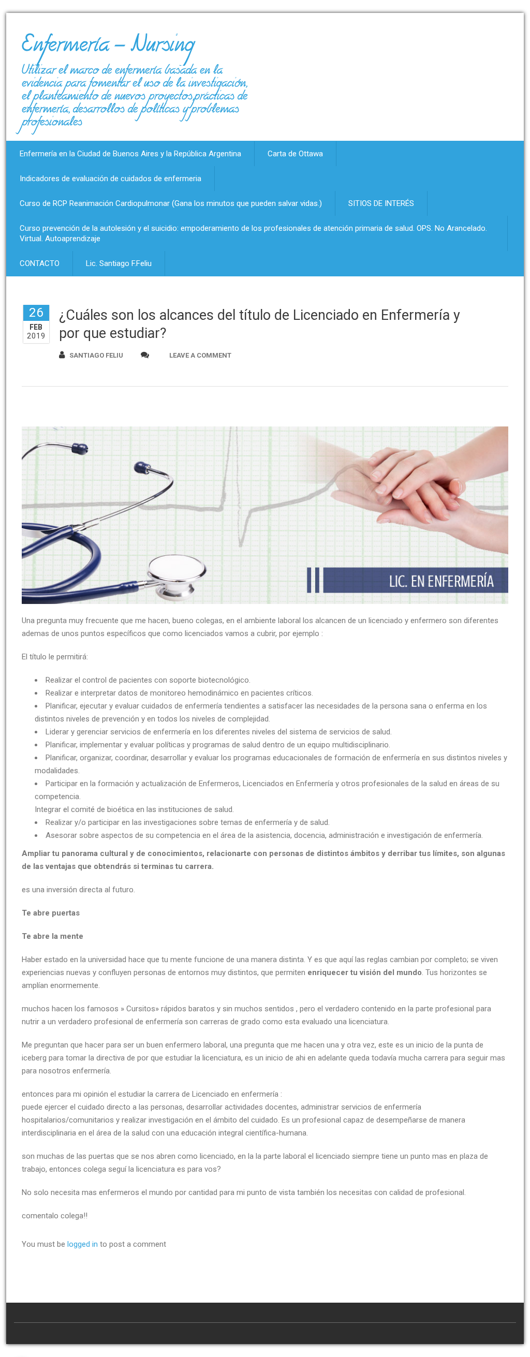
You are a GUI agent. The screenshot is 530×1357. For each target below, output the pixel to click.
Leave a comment (200, 355)
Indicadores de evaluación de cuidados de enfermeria (110, 178)
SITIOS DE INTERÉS (381, 203)
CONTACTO (40, 263)
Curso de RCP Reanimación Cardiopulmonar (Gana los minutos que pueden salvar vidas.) (171, 203)
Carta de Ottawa (295, 153)
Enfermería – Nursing (108, 48)
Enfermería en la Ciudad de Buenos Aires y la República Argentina (130, 153)
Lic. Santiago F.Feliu (119, 263)
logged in (82, 1244)
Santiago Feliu (96, 355)
